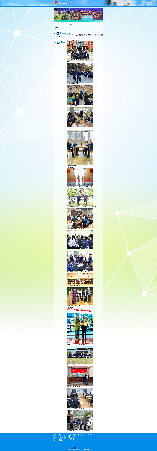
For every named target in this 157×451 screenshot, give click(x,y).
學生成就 (68, 6)
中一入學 (79, 435)
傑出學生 (74, 436)
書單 (64, 438)
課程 (64, 436)
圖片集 (79, 6)
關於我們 (55, 6)
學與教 (61, 6)
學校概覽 (54, 438)
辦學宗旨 (54, 435)
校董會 (59, 436)
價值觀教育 (69, 435)
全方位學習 (69, 439)
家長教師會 (73, 6)
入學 (70, 6)
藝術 (73, 438)
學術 (73, 437)
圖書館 (65, 437)
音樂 (73, 439)
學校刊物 (54, 440)
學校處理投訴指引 (61, 440)
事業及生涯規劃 (70, 438)
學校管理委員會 (61, 437)
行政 (58, 6)
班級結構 (54, 437)
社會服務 (58, 43)
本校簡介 (54, 436)
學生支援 (64, 6)
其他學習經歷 (59, 36)
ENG (99, 6)
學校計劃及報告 (61, 439)
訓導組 (69, 436)
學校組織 (60, 435)
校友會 (77, 6)
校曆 (53, 439)
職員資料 (60, 438)
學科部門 (65, 435)
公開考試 (74, 435)
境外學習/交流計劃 (59, 41)
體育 (73, 440)
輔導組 (69, 437)
